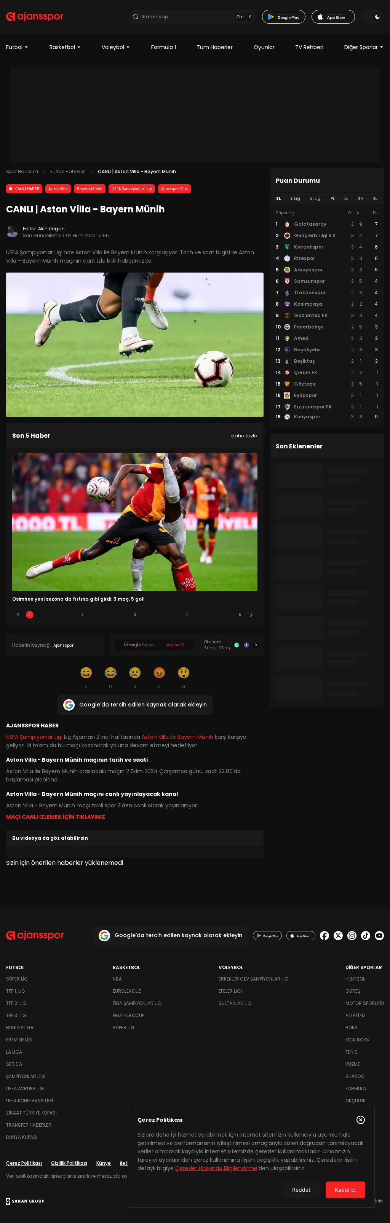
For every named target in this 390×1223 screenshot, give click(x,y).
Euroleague (127, 991)
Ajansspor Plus (174, 188)
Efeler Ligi (230, 991)
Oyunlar (264, 47)
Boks (351, 1027)
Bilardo (354, 1076)
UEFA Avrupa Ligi (25, 1088)
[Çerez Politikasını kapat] (360, 1119)
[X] (256, 645)
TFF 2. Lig (16, 1003)
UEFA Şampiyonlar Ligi (132, 188)
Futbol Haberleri (68, 171)
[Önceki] (18, 615)
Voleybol (113, 47)
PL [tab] (333, 198)
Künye (103, 1163)
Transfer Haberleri (29, 1125)
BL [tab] (375, 198)
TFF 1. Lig (15, 991)
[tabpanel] (327, 315)
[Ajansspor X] (338, 935)
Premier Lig (19, 1039)
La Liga (14, 1052)
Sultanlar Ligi (236, 1003)
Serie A (14, 1064)
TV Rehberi (309, 47)
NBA (117, 979)
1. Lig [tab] (295, 198)
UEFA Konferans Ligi (29, 1100)
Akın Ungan (51, 228)
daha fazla (244, 435)
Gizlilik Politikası (69, 1163)
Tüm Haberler (215, 47)
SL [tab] (278, 198)
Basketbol (62, 47)
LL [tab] (346, 198)
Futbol (14, 47)
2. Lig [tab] (315, 198)
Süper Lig (17, 979)
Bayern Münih (89, 188)
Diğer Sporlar (361, 47)
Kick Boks (357, 1039)
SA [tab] (360, 198)
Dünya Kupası (21, 1137)
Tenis (351, 1052)
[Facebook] (246, 645)
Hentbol (355, 979)
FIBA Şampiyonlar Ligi (138, 1003)
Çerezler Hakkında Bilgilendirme (216, 1168)
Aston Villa (58, 188)
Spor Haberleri (22, 171)
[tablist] (327, 198)
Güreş (352, 991)
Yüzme (352, 1064)
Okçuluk (355, 1100)
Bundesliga (20, 1027)
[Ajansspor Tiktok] (365, 935)
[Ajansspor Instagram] (351, 935)
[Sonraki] (251, 615)
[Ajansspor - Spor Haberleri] (34, 16)
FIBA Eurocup (128, 1015)
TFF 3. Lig (16, 1015)
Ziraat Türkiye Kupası (31, 1113)
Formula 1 (163, 47)
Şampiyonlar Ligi (25, 1076)
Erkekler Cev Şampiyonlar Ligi (254, 979)
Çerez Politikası (24, 1163)
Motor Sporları (364, 1003)
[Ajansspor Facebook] (324, 935)
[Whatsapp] (237, 645)
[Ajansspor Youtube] (379, 935)
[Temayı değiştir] (372, 17)
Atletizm (355, 1015)
